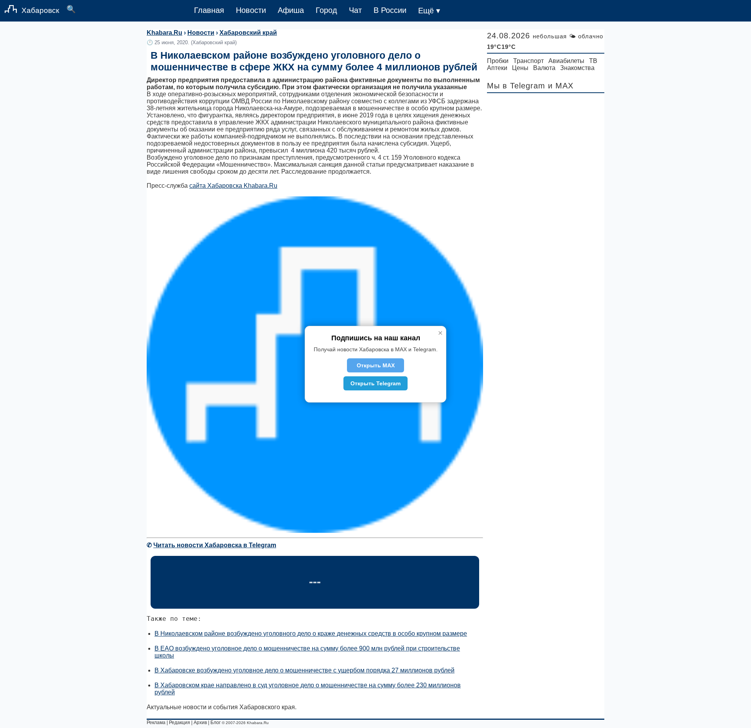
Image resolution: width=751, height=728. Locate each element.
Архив (200, 722)
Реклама (156, 722)
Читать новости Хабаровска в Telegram (214, 545)
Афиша (291, 10)
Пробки (497, 61)
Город (326, 10)
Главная (209, 10)
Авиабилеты (566, 61)
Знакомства (577, 68)
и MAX (560, 85)
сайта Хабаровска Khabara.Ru (233, 185)
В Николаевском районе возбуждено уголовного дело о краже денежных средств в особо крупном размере (311, 633)
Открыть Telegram (375, 383)
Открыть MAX (376, 365)
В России (390, 10)
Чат (355, 10)
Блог (215, 722)
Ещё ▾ (429, 10)
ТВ (593, 61)
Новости (251, 10)
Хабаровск (40, 10)
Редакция (179, 722)
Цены (520, 68)
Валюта (544, 68)
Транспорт (528, 61)
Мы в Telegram (516, 85)
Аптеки (497, 68)
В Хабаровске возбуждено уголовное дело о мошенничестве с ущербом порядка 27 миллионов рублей (305, 670)
